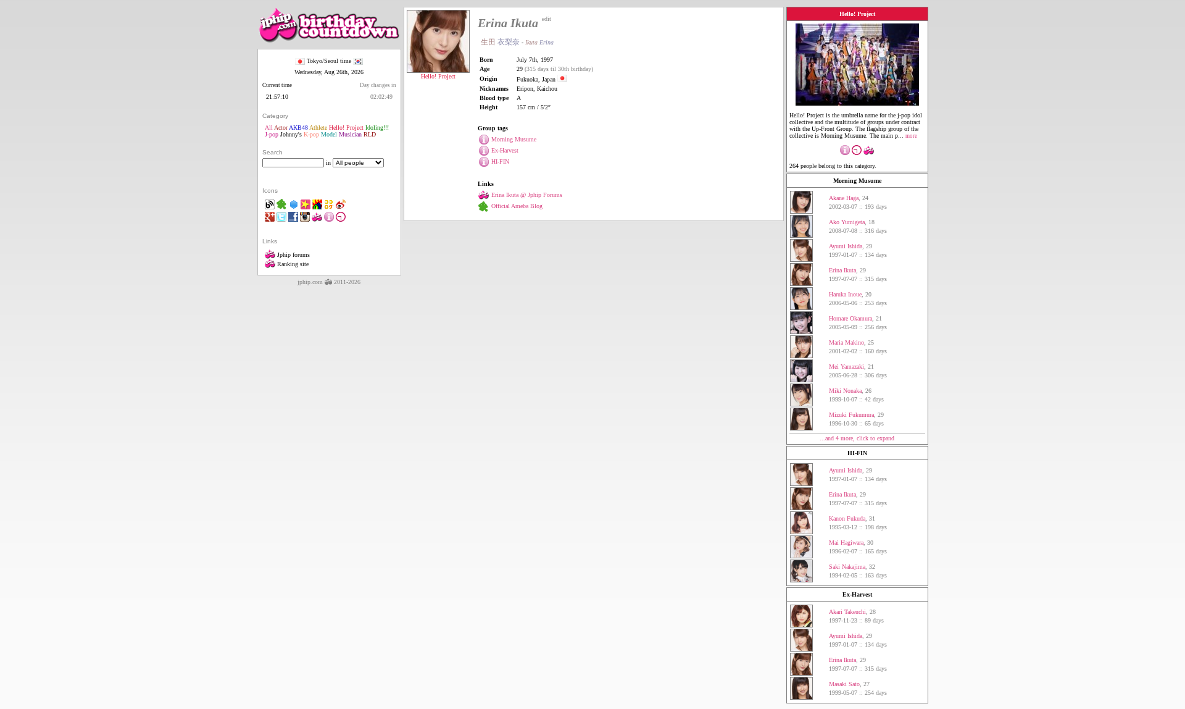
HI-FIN (857, 453)
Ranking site (292, 264)
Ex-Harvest (857, 594)
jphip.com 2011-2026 (328, 282)
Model (329, 134)
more (911, 136)
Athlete (318, 127)
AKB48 (298, 127)
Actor (281, 127)
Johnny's (291, 134)
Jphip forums (292, 254)
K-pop (311, 134)
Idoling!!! (377, 127)
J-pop (271, 134)
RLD (370, 134)
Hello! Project (346, 127)
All (269, 127)
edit (546, 18)
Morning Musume (857, 180)
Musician (350, 134)
